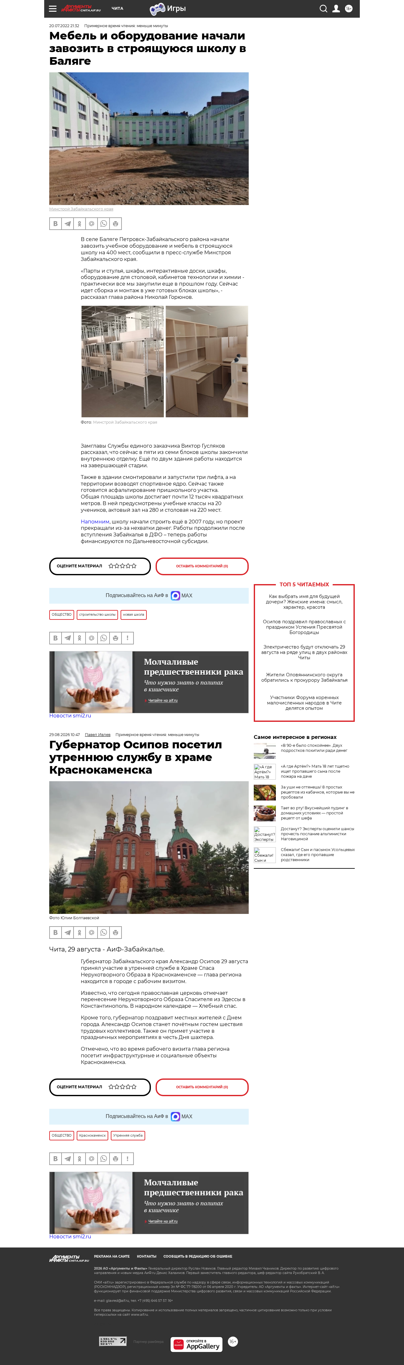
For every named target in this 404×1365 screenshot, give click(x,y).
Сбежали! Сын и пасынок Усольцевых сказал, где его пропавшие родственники (318, 854)
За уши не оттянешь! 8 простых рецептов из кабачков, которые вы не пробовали (317, 792)
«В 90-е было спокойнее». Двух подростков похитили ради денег (314, 748)
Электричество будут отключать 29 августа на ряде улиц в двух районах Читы (304, 652)
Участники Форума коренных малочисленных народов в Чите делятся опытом (304, 703)
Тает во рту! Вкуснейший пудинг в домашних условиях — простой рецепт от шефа (314, 813)
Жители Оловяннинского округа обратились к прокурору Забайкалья (304, 677)
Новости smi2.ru (70, 716)
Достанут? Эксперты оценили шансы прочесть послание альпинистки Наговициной (317, 833)
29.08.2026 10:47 (64, 734)
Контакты (146, 1256)
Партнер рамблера (148, 1342)
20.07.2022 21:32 (64, 25)
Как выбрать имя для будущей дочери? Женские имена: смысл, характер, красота (304, 602)
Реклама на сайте (112, 1256)
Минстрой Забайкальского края (81, 209)
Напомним (95, 522)
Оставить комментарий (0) (202, 566)
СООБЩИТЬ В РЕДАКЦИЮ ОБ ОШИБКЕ (197, 1256)
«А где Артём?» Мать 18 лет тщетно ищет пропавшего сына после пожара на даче (315, 771)
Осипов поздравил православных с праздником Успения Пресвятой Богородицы (304, 627)
